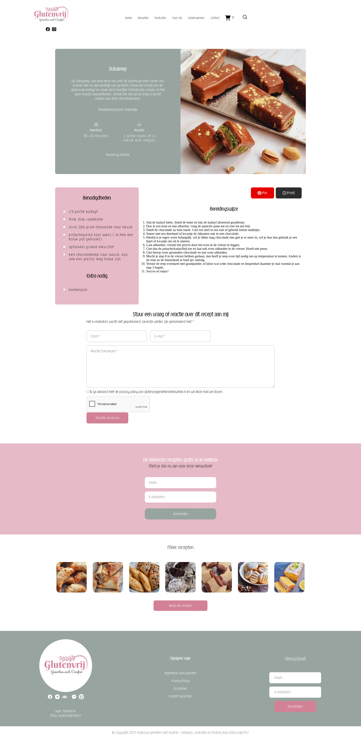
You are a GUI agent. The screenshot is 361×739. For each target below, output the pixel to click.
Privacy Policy (180, 681)
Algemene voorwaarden (180, 673)
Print (291, 193)
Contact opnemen (180, 696)
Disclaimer (180, 688)
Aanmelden (180, 514)
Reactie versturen (107, 418)
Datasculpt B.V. (239, 732)
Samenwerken (196, 18)
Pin (264, 193)
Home (128, 18)
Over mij (177, 18)
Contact (215, 18)
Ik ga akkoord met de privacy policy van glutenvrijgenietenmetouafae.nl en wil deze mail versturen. (156, 392)
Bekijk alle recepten (180, 606)
